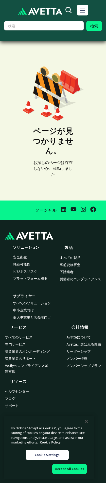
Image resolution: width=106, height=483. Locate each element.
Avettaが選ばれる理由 (84, 344)
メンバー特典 (77, 358)
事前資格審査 (70, 264)
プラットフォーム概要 (30, 278)
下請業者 (66, 271)
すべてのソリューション (32, 303)
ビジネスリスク (25, 271)
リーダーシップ (79, 351)
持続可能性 (21, 264)
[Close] (86, 421)
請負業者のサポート (20, 358)
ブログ (10, 398)
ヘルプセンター (17, 391)
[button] (82, 10)
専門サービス (15, 344)
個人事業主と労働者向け (32, 317)
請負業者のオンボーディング (27, 351)
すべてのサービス (19, 337)
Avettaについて (79, 337)
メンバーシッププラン (84, 365)
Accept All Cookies (69, 469)
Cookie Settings (47, 455)
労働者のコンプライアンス (80, 279)
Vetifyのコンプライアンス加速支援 (26, 368)
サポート (12, 405)
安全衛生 (20, 257)
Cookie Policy (50, 442)
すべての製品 (70, 257)
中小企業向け (23, 310)
